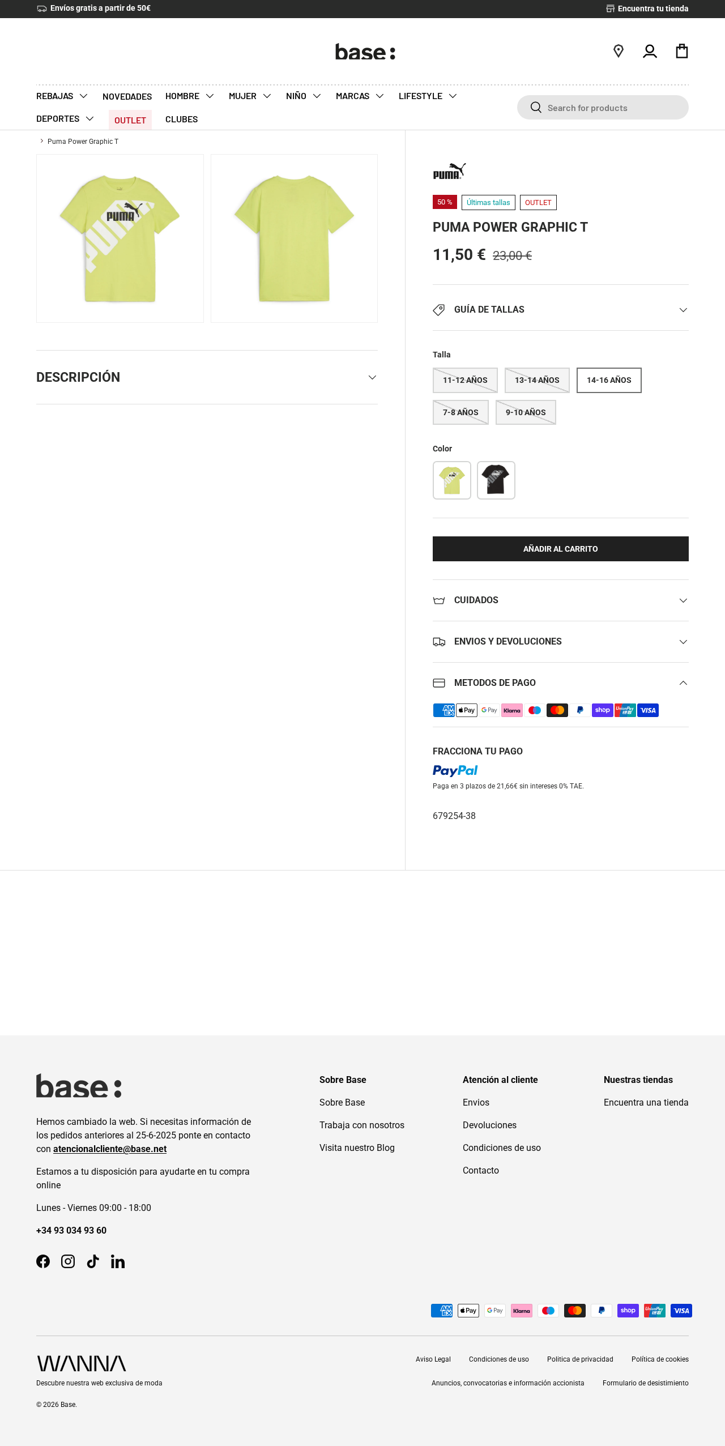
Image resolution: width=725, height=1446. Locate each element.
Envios (476, 1102)
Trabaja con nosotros (361, 1125)
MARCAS (353, 95)
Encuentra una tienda (646, 1102)
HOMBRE (183, 95)
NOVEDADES (127, 96)
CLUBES (181, 118)
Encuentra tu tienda (652, 9)
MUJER (243, 95)
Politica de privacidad (580, 1359)
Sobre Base (342, 1102)
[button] (681, 51)
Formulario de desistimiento (646, 1383)
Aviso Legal (433, 1359)
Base (68, 1405)
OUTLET (130, 119)
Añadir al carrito (560, 548)
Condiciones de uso (502, 1147)
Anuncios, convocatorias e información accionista (508, 1383)
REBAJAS (55, 95)
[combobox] (603, 107)
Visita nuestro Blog (357, 1147)
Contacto (481, 1170)
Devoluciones (490, 1125)
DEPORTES (58, 118)
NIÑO (297, 95)
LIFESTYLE (421, 95)
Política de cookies (660, 1359)
